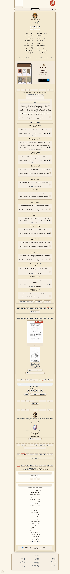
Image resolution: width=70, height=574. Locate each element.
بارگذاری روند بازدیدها (35, 458)
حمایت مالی (22, 559)
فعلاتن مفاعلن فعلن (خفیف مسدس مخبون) (34, 94)
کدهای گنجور (36, 555)
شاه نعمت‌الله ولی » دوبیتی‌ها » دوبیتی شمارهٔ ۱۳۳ (35, 431)
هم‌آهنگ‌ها (31, 90)
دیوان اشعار (36, 19)
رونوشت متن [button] (48, 301)
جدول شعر (53, 558)
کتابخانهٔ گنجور (36, 559)
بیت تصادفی (53, 557)
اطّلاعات (52, 90)
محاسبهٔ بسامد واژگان (35, 311)
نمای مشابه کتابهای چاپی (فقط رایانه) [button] (27, 301)
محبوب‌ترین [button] (35, 468)
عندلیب (30, 386)
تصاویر (45, 90)
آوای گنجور (36, 563)
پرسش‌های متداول (21, 557)
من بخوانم (26, 394)
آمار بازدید (22, 563)
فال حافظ (53, 559)
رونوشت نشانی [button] (39, 301)
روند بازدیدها (23, 90)
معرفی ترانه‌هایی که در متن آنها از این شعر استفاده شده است (36, 447)
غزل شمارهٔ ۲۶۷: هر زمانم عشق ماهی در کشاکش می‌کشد (45, 57)
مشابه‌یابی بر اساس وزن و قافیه (35, 438)
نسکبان (36, 568)
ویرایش (32, 118)
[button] (54, 9)
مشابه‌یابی (53, 563)
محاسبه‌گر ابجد (35, 562)
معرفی (23, 555)
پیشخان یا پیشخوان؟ (35, 566)
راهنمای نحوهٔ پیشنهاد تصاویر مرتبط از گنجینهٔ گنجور (35, 372)
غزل (33, 95)
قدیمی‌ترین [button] (27, 468)
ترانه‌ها (27, 90)
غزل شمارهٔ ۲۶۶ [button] (38, 386)
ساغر (37, 558)
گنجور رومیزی (36, 557)
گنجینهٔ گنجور (36, 561)
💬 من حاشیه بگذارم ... (26, 469)
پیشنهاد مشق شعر (35, 403)
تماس (23, 566)
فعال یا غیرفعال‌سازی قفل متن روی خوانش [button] (38, 394)
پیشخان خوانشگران (35, 565)
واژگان (48, 90)
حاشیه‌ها (18, 90)
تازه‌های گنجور (53, 565)
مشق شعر (36, 90)
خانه (54, 555)
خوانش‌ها (40, 90)
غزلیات (32, 19)
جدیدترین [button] (31, 468)
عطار (39, 19)
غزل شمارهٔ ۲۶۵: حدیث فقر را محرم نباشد (24, 57)
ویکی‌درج (33, 96)
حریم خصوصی (21, 568)
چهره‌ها (22, 558)
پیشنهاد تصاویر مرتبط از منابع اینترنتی (35, 370)
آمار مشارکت (22, 562)
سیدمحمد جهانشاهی (48, 485)
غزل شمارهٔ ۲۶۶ (35, 22)
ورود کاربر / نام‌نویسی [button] (36, 9)
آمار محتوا (22, 561)
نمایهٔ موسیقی (53, 561)
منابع (23, 565)
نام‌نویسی (38, 547)
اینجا (32, 388)
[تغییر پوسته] (2, 572)
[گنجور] (52, 3)
